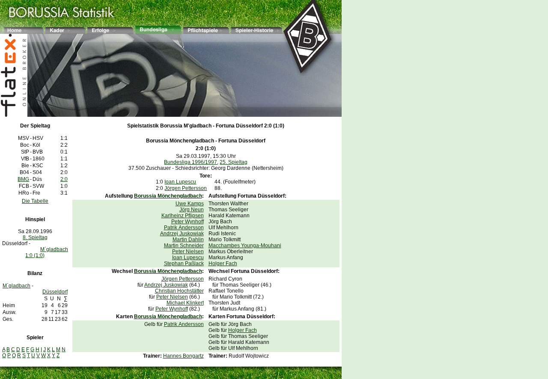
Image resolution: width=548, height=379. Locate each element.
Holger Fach (222, 263)
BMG (23, 179)
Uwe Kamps (190, 204)
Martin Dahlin (188, 240)
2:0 (64, 179)
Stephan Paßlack (184, 263)
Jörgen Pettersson (185, 188)
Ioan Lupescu (180, 182)
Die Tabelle (35, 201)
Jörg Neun (191, 210)
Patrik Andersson (184, 228)
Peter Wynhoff (187, 222)
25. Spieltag (233, 162)
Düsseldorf (55, 292)
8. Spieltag (35, 237)
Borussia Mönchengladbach (180, 141)
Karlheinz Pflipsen (182, 216)
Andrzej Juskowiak (182, 234)
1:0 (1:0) (35, 255)
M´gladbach (54, 249)
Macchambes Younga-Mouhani (244, 246)
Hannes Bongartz (183, 356)
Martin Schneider (184, 246)
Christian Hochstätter (179, 291)
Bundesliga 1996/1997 (190, 162)
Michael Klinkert (185, 303)
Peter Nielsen (188, 252)
